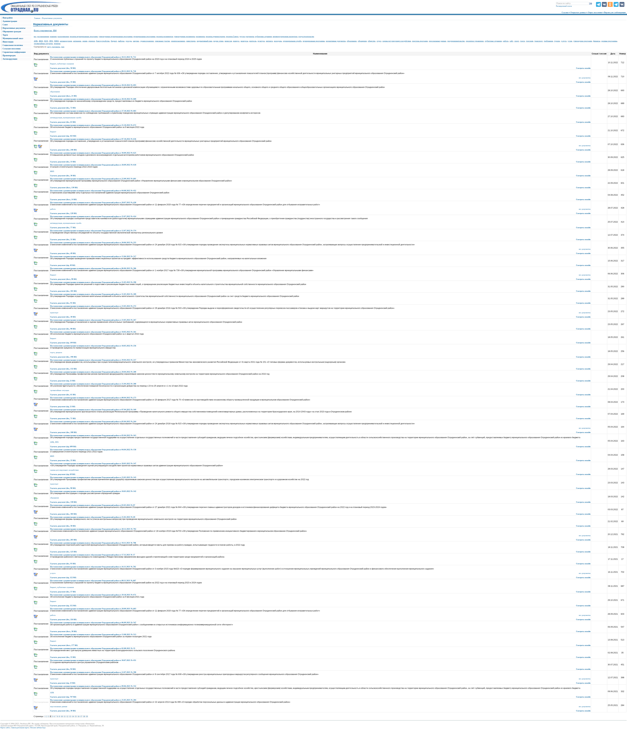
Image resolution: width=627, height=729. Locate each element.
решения (53, 36)
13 (70, 716)
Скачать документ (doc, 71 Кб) (63, 418)
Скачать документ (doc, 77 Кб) (63, 227)
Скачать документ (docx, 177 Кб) (64, 645)
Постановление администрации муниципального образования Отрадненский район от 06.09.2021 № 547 (93, 623)
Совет (5, 25)
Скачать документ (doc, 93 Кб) (63, 564)
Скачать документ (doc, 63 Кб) (63, 122)
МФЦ (56, 41)
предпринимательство (456, 41)
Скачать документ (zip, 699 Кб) (63, 446)
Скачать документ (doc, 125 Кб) (63, 552)
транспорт (538, 41)
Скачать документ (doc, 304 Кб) (63, 514)
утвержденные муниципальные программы (115, 36)
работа (505, 41)
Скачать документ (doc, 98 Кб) (63, 329)
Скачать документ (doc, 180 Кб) (63, 432)
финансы (596, 41)
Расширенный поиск (564, 6)
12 (67, 716)
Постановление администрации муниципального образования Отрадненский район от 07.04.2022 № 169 (93, 410)
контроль (252, 41)
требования (548, 41)
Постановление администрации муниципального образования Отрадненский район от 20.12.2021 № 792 (93, 529)
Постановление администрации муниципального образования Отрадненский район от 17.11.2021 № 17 (92, 555)
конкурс (236, 41)
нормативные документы (336, 41)
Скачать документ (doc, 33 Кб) (63, 162)
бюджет (114, 41)
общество (371, 41)
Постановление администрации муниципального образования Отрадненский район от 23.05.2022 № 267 (93, 320)
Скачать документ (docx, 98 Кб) (63, 279)
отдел (379, 41)
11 (65, 716)
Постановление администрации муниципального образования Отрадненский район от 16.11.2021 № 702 (93, 567)
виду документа (53, 47)
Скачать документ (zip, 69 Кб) (62, 474)
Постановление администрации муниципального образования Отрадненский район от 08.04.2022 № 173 (93, 398)
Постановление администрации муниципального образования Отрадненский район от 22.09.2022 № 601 (93, 179)
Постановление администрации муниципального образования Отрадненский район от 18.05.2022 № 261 (93, 332)
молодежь (278, 41)
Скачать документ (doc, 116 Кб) (63, 619)
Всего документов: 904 (45, 30)
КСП (46, 41)
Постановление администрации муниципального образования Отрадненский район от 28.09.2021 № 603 (93, 609)
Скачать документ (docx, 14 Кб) (63, 199)
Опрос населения (595, 12)
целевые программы (609, 41)
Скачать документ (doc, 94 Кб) (63, 669)
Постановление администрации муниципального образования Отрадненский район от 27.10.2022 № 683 (93, 111)
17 (81, 716)
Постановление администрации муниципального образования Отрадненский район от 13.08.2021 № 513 (93, 634)
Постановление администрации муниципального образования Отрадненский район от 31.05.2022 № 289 (93, 294)
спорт (516, 41)
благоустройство (103, 41)
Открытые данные (578, 12)
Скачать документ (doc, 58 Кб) (63, 68)
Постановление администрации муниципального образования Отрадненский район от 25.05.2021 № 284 (93, 700)
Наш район (8, 18)
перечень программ (420, 41)
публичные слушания (263, 36)
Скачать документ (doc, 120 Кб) (63, 213)
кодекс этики (218, 41)
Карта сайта (5, 728)
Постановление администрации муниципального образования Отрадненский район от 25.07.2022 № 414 (93, 216)
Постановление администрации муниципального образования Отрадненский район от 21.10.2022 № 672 (93, 125)
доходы (129, 41)
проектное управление (475, 41)
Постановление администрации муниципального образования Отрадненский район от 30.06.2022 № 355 (93, 242)
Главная (37, 18)
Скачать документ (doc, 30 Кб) (63, 176)
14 (73, 716)
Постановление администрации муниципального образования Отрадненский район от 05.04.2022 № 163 (93, 435)
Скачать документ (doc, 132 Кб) (63, 369)
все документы (584, 78)
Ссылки (565, 12)
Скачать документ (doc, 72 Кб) (63, 108)
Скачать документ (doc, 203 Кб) (63, 540)
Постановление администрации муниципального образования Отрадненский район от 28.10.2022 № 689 (93, 99)
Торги (5, 35)
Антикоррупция (10, 59)
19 (87, 716)
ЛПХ (51, 41)
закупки (136, 41)
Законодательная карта (20, 728)
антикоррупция (66, 41)
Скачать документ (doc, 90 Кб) (63, 488)
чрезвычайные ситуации (43, 43)
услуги (563, 41)
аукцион (91, 41)
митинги (269, 41)
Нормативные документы (14, 28)
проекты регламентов (164, 36)
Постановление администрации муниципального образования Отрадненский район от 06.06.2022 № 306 (93, 268)
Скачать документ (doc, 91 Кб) (63, 303)
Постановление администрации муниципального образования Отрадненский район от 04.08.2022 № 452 (93, 191)
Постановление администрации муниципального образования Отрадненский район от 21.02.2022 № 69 (92, 517)
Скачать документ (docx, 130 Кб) (64, 187)
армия (84, 41)
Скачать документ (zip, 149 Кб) (63, 343)
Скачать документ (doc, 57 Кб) (63, 592)
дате (62, 47)
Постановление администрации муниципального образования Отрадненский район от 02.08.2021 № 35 (92, 648)
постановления (43, 36)
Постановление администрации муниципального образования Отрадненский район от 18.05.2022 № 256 (93, 346)
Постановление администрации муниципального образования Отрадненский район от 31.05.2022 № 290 (93, 282)
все (35, 36)
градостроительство (306, 36)
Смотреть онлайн (583, 68)
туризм (557, 41)
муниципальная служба (292, 41)
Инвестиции (8, 42)
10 (62, 716)
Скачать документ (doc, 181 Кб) (63, 291)
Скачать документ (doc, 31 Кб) (63, 239)
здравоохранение (147, 41)
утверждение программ (582, 41)
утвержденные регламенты (184, 36)
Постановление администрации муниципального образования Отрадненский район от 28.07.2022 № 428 (93, 202)
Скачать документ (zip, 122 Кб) (63, 577)
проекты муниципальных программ (84, 36)
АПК (36, 41)
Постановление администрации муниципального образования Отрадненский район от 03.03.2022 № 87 (92, 505)
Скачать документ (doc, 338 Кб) (63, 502)
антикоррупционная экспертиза (285, 36)
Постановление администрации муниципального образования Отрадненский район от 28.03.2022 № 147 (93, 463)
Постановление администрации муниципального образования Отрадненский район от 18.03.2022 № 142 (93, 491)
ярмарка (57, 43)
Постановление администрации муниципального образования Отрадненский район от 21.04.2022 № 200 (93, 384)
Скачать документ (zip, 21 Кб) (62, 381)
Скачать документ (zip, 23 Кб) (62, 683)
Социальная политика (13, 45)
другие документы (246, 36)
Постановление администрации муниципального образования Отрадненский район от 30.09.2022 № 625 (93, 153)
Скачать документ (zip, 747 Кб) (63, 697)
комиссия (228, 41)
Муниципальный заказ (13, 38)
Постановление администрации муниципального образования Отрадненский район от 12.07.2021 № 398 (93, 672)
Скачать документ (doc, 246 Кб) (63, 150)
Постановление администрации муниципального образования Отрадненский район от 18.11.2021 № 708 (93, 543)
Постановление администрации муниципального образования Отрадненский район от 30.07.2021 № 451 (93, 660)
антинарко (77, 41)
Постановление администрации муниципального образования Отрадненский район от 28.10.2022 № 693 (93, 85)
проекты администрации (215, 36)
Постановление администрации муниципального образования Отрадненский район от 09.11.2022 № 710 (93, 71)
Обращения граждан (12, 31)
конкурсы (244, 41)
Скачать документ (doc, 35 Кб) (63, 82)
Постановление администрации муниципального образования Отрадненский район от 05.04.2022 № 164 (93, 421)
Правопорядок (9, 55)
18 (84, 716)
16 (79, 716)
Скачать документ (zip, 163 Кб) (63, 136)
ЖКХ (41, 41)
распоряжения (63, 36)
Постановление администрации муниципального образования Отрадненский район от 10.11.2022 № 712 (93, 57)
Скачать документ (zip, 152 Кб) (63, 606)
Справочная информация (14, 52)
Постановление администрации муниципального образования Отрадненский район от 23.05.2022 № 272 (93, 306)
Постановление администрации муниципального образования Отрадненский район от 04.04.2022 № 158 (93, 450)
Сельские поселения (12, 49)
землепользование (178, 41)
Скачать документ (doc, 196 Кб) (63, 357)
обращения (362, 41)
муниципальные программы (144, 36)
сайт (511, 41)
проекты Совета (232, 36)
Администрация (10, 21)
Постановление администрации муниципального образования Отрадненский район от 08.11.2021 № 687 (93, 581)
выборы (121, 41)
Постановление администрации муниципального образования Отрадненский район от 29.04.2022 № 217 (93, 360)
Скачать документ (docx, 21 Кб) (63, 96)
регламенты (200, 36)
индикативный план (204, 41)
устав (570, 41)
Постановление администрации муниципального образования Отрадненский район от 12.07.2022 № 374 (93, 231)
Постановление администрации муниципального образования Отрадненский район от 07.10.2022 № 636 (93, 139)
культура (261, 41)
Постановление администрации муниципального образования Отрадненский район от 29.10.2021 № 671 (93, 595)
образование (352, 41)
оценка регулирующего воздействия (396, 41)
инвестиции (190, 41)
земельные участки (162, 41)
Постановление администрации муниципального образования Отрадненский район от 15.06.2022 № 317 (93, 256)
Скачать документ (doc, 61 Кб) (63, 395)
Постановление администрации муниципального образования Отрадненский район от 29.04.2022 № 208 (93, 372)
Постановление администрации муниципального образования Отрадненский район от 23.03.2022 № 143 (93, 477)
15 (76, 716)
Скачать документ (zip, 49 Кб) (62, 265)
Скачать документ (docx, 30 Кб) (63, 631)
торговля (529, 41)
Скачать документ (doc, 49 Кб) (63, 253)
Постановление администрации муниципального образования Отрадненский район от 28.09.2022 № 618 (93, 165)
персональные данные (437, 41)
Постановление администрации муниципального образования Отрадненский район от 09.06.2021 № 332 (93, 686)
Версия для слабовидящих (615, 12)
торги (522, 41)
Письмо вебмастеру (38, 728)
